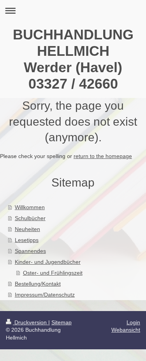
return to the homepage (103, 156)
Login (133, 322)
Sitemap (61, 322)
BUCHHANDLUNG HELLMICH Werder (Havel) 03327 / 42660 (73, 59)
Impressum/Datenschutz (45, 295)
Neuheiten (27, 229)
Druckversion (30, 322)
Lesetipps (27, 240)
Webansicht (125, 330)
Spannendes (30, 251)
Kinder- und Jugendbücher (48, 262)
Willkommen (30, 207)
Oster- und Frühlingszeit (53, 273)
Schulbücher (30, 218)
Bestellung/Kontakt (38, 284)
